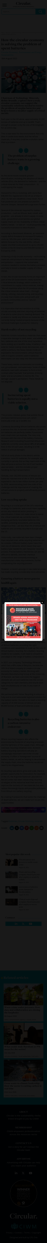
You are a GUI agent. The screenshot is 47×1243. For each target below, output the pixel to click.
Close (42, 602)
